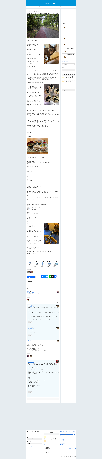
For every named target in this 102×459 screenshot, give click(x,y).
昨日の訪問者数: (48, 452)
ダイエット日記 (29, 281)
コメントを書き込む (43, 399)
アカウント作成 (64, 432)
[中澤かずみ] (28, 272)
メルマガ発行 (62, 441)
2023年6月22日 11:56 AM (30, 292)
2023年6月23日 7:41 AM (31, 328)
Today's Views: (47, 448)
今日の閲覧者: (47, 449)
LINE (72, 432)
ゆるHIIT (30, 208)
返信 (57, 302)
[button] (74, 64)
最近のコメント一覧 (65, 61)
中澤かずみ (29, 340)
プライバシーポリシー (30, 446)
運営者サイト (62, 443)
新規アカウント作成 (72, 448)
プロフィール (69, 456)
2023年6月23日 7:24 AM (31, 306)
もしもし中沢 (30, 305)
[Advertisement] (68, 15)
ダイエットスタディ (68, 431)
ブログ (66, 456)
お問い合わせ (74, 456)
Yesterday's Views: (48, 451)
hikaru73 (28, 291)
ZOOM (69, 432)
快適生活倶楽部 (62, 439)
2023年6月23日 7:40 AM (31, 362)
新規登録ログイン (63, 444)
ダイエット (63, 456)
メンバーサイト (62, 440)
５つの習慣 (62, 431)
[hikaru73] (31, 272)
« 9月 (44, 444)
